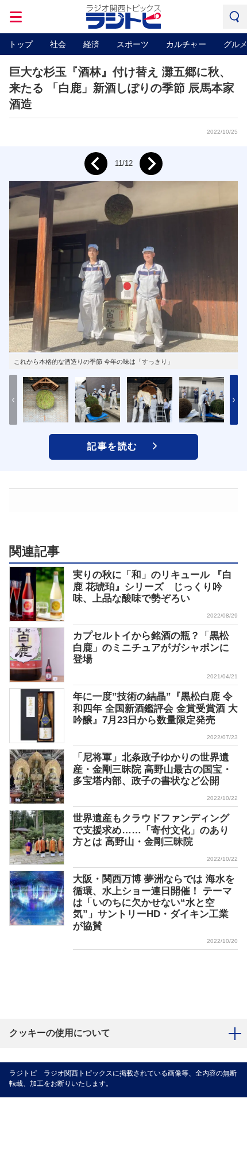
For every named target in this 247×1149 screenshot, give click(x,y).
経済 (91, 44)
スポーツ (133, 44)
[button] (234, 400)
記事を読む (112, 446)
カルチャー (186, 44)
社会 (58, 44)
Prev (95, 163)
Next (151, 163)
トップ (21, 44)
